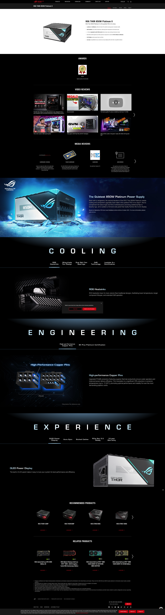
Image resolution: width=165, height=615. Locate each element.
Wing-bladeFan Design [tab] (67, 263)
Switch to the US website (89, 309)
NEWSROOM (46, 607)
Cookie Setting (123, 611)
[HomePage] (35, 599)
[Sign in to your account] (130, 1)
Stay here (75, 309)
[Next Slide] (134, 115)
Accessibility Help (55, 607)
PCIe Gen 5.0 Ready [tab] (98, 439)
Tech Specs (115, 7)
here (94, 212)
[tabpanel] (82, 381)
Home (41, 607)
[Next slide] (132, 517)
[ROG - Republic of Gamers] (39, 2)
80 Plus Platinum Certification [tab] (92, 345)
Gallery (125, 7)
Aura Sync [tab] (67, 439)
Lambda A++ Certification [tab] (109, 263)
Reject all (132, 611)
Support (129, 7)
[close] (101, 303)
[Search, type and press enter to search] (128, 1)
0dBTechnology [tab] (96, 263)
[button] (163, 490)
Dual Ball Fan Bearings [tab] (81, 263)
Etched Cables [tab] (82, 439)
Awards (120, 7)
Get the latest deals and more (115, 601)
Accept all (141, 611)
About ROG (36, 607)
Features (109, 7)
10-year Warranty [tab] (112, 439)
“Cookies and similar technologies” (82, 613)
